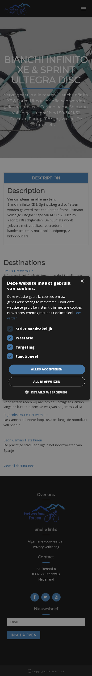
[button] (46, 392)
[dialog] (46, 338)
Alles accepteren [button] (47, 369)
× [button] (82, 281)
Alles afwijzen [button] (47, 381)
